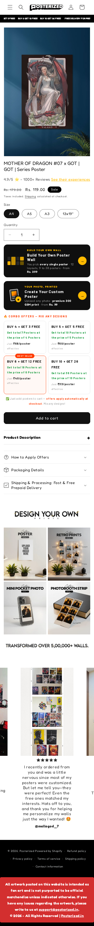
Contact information (49, 866)
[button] (10, 7)
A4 (11, 213)
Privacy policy (23, 858)
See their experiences (70, 179)
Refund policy (76, 851)
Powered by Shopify (48, 851)
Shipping (30, 196)
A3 (47, 213)
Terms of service (48, 858)
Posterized (27, 851)
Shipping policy (75, 858)
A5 (29, 213)
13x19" (68, 213)
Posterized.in (72, 915)
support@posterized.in (58, 909)
